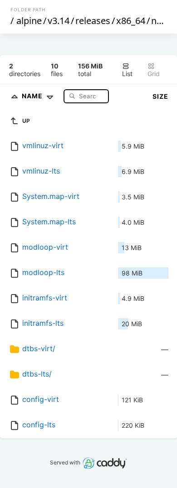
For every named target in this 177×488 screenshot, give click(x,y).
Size (160, 96)
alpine (29, 20)
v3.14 (58, 20)
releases (92, 20)
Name (33, 96)
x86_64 (130, 20)
